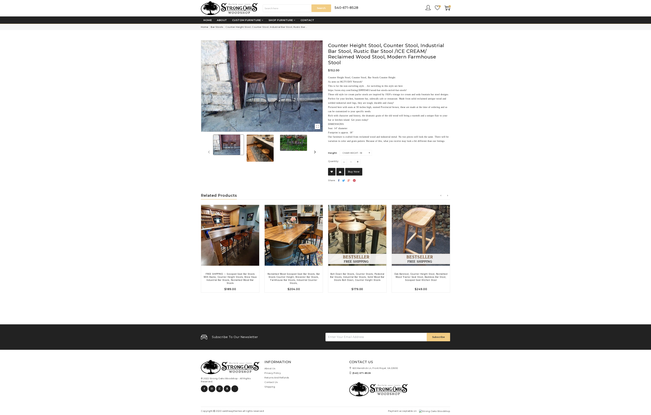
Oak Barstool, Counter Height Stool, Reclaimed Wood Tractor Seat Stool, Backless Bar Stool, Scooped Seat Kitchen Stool (421, 276)
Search (321, 8)
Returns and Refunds (276, 377)
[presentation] (209, 152)
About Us (269, 368)
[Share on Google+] (349, 180)
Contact (307, 20)
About (222, 20)
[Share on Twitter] (343, 180)
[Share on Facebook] (339, 180)
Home (207, 20)
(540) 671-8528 (361, 373)
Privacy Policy (272, 373)
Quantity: (333, 161)
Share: (332, 180)
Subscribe (438, 337)
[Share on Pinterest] (354, 180)
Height (332, 152)
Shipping (269, 386)
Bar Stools (217, 27)
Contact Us (271, 382)
